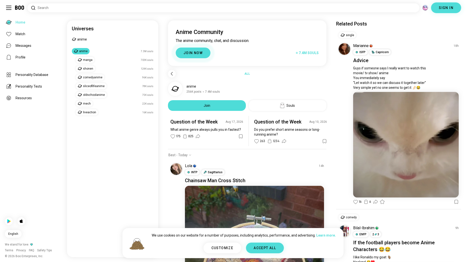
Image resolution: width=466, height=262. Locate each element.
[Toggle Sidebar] (8, 7)
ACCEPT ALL (265, 248)
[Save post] (240, 136)
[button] (194, 165)
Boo (20, 7)
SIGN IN (446, 8)
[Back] (172, 74)
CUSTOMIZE (222, 248)
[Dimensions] (425, 8)
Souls (290, 105)
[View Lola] (176, 169)
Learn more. (326, 235)
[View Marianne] (344, 49)
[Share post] (197, 136)
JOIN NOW (193, 53)
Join (207, 105)
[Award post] (382, 201)
